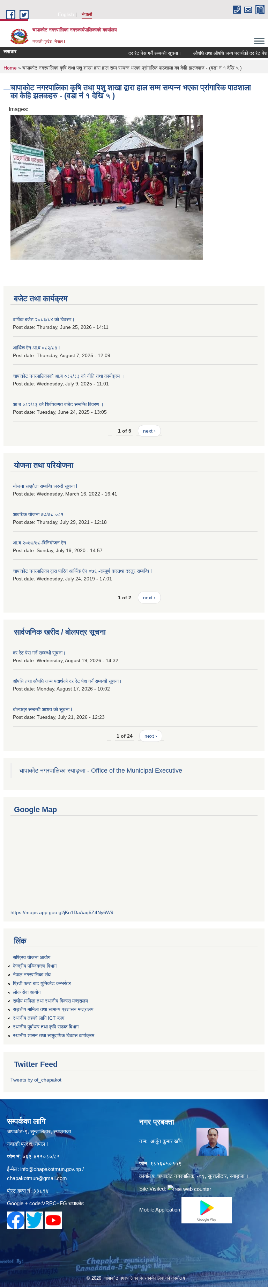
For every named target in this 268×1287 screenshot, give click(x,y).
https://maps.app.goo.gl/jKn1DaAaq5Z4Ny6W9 (61, 912)
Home (10, 68)
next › (149, 431)
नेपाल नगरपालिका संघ (32, 974)
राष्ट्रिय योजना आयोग (31, 957)
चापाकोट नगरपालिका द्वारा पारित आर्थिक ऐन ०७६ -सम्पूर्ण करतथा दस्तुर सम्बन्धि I (82, 571)
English (66, 14)
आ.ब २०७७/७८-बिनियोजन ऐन (39, 542)
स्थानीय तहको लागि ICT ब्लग (38, 1018)
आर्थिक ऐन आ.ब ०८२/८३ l (36, 347)
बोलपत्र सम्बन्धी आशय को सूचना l (42, 709)
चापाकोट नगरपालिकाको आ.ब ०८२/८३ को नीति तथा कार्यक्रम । (68, 376)
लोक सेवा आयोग (26, 992)
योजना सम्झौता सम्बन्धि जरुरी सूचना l (45, 486)
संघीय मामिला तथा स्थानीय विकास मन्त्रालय (50, 1001)
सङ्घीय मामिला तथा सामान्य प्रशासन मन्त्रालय (53, 1009)
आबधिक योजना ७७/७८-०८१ (38, 514)
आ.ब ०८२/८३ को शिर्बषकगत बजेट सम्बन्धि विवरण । (58, 404)
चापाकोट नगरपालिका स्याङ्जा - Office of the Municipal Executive (100, 770)
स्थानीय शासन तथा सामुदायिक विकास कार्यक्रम (53, 1035)
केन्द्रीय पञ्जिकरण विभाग (35, 966)
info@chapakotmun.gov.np (50, 1169)
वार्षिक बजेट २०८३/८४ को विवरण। (44, 319)
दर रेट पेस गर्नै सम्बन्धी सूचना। (143, 53)
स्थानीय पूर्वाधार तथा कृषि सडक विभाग (46, 1026)
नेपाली (87, 14)
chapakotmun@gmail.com (37, 1178)
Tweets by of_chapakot (35, 1080)
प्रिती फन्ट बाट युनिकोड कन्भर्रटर (42, 983)
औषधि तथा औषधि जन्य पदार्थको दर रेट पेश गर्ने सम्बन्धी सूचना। (67, 681)
